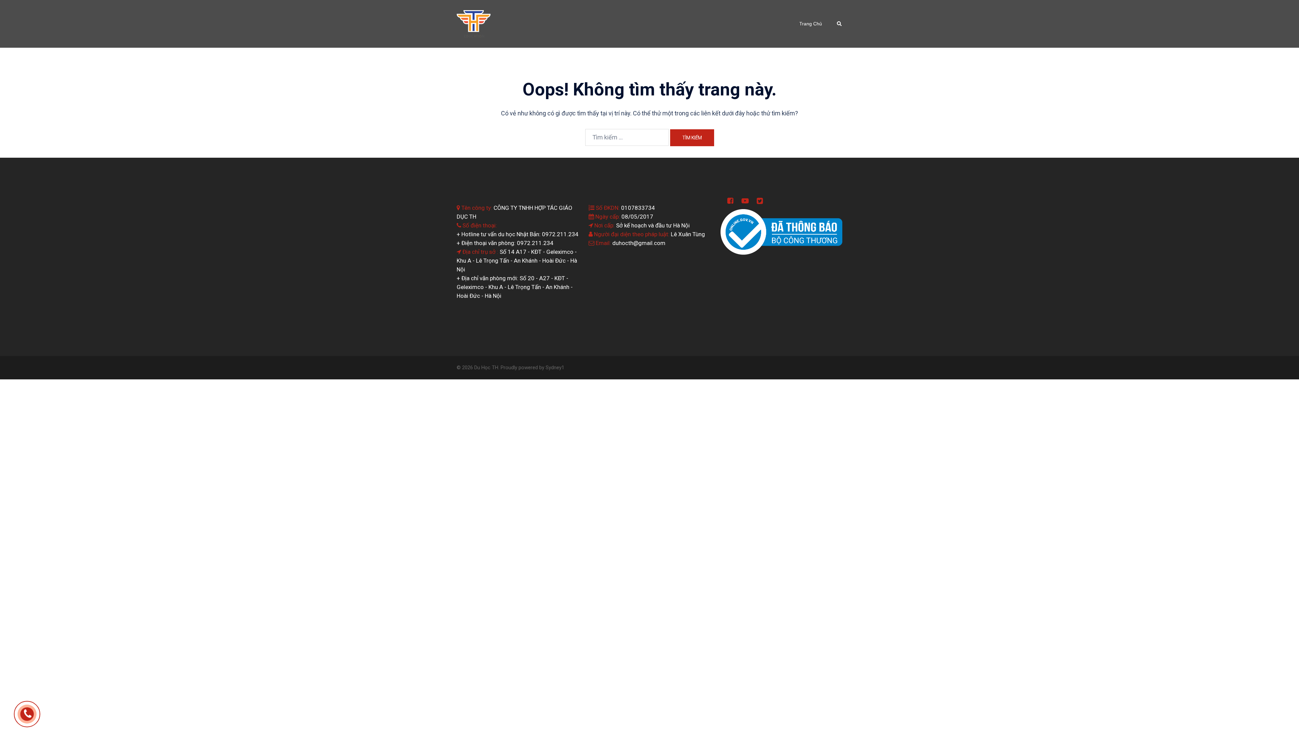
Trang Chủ (810, 23)
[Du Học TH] (474, 23)
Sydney (554, 367)
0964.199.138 (36, 713)
